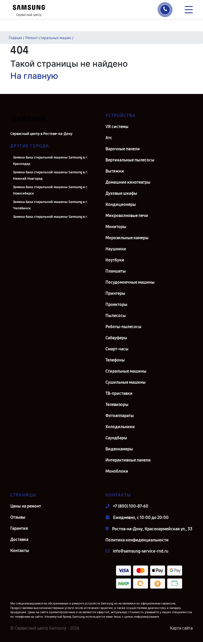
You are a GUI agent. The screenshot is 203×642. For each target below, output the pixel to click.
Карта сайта (181, 628)
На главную (34, 76)
